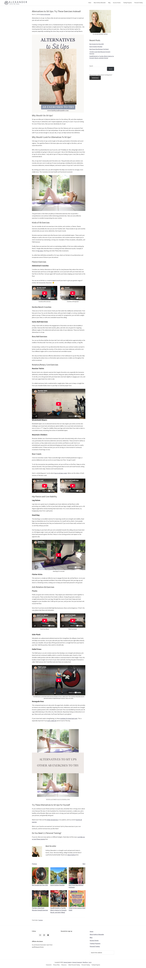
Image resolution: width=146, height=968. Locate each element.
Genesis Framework (77, 962)
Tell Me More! (95, 78)
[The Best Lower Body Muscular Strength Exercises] (40, 898)
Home (91, 931)
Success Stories (94, 940)
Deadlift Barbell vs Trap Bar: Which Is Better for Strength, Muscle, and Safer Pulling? (58, 910)
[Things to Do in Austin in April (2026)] (77, 898)
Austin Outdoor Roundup (57, 885)
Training (40, 920)
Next (84, 864)
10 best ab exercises (52, 820)
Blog (91, 937)
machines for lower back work (68, 718)
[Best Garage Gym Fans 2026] (40, 875)
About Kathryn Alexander (97, 934)
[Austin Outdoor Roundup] (58, 875)
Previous (34, 864)
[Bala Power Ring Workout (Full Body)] (77, 875)
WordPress (85, 962)
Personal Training (95, 946)
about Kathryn (72, 855)
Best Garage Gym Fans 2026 (40, 885)
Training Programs (95, 943)
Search (91, 66)
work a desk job (51, 721)
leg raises (40, 251)
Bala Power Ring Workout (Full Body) (99, 49)
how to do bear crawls (60, 473)
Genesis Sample (67, 962)
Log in (90, 962)
